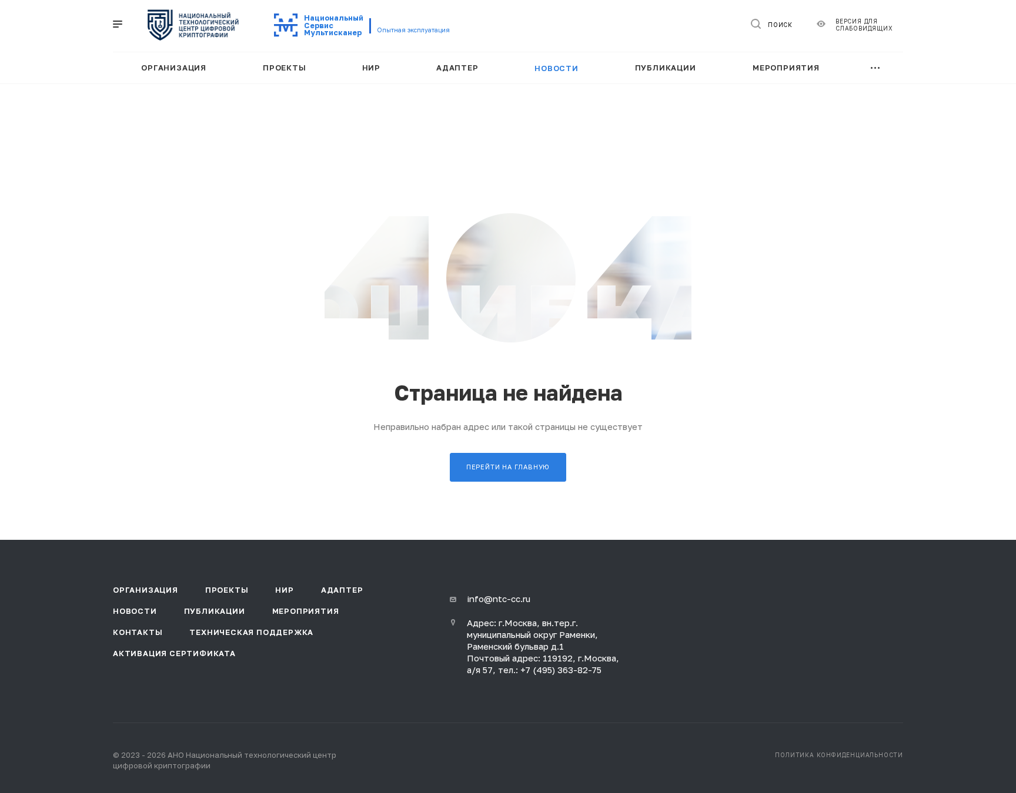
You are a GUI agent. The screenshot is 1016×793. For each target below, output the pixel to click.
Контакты (137, 632)
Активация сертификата (174, 653)
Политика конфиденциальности (839, 754)
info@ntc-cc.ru (498, 598)
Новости (135, 611)
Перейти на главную (508, 467)
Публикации (214, 611)
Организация (145, 589)
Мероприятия (305, 611)
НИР (284, 589)
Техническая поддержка (251, 632)
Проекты (227, 589)
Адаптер (342, 589)
